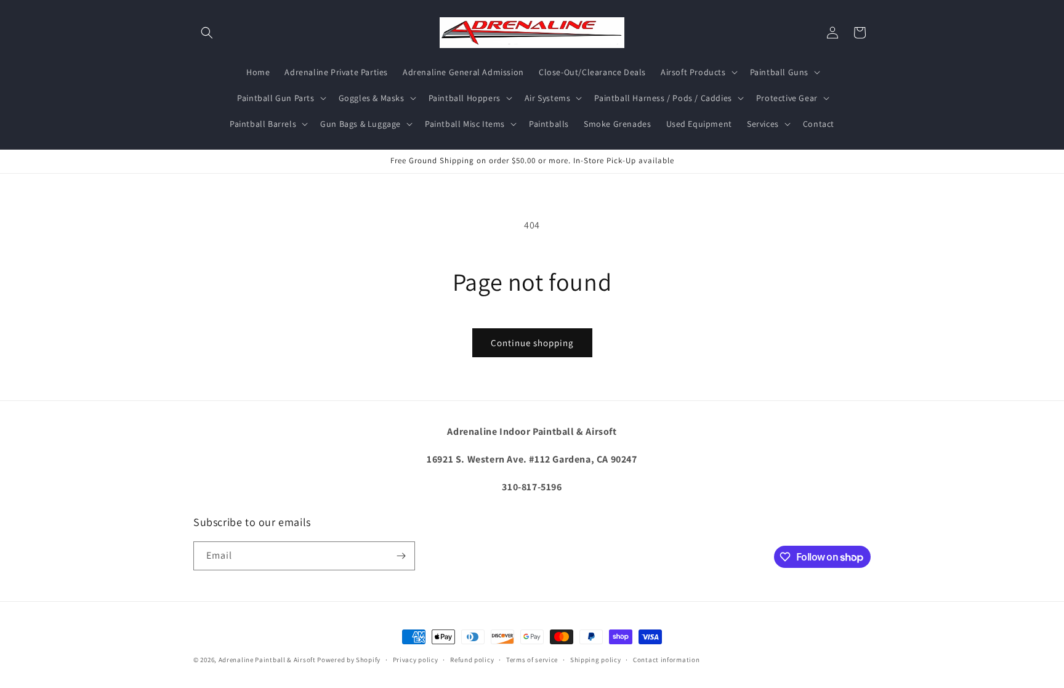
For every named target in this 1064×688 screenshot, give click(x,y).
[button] (206, 32)
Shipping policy (595, 659)
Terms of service (532, 659)
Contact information (666, 659)
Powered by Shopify (349, 659)
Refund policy (472, 659)
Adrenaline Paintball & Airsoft (267, 659)
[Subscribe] (400, 555)
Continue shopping (532, 343)
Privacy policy (415, 659)
